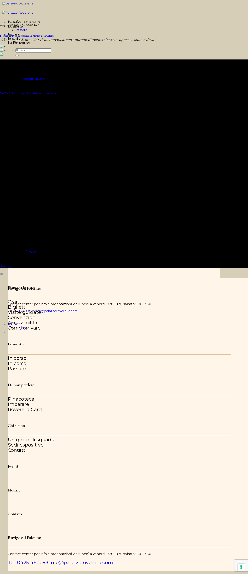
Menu (13, 62)
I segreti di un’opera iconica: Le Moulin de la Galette (27, 35)
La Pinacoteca (19, 42)
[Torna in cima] (1, 274)
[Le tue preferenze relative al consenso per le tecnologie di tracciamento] (241, 567)
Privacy (30, 251)
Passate (21, 30)
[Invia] (17, 55)
